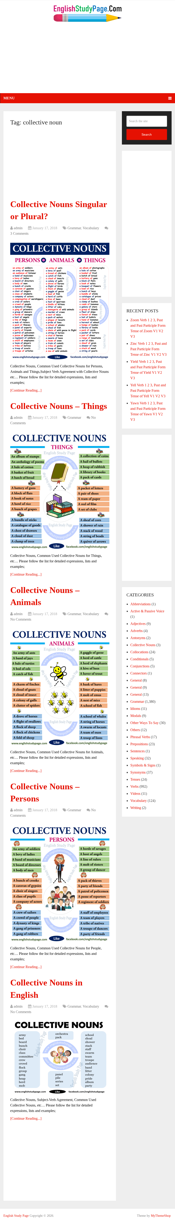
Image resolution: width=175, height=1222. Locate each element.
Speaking (137, 758)
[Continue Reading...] (25, 390)
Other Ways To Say (144, 723)
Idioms (135, 709)
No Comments (20, 619)
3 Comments (19, 233)
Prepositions (139, 744)
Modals (135, 716)
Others (135, 730)
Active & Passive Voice (147, 611)
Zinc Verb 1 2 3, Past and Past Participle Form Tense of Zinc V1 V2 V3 (148, 349)
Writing (135, 808)
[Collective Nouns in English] (59, 1056)
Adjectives (138, 624)
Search (147, 134)
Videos (135, 793)
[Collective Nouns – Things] (59, 490)
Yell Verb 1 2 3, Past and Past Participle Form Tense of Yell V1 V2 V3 (148, 390)
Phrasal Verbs (140, 737)
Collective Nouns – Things (58, 406)
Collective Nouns (142, 645)
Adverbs (136, 631)
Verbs (134, 786)
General (136, 680)
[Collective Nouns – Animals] (59, 686)
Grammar (74, 228)
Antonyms (137, 638)
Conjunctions (139, 666)
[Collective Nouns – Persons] (59, 882)
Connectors (138, 673)
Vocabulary (91, 228)
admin (18, 228)
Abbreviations (140, 604)
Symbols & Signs (142, 765)
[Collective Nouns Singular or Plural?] (59, 300)
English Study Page (16, 1215)
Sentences (137, 751)
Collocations (139, 652)
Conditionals (139, 659)
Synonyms (138, 772)
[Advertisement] (87, 61)
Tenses (135, 779)
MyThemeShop (161, 1215)
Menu (9, 98)
